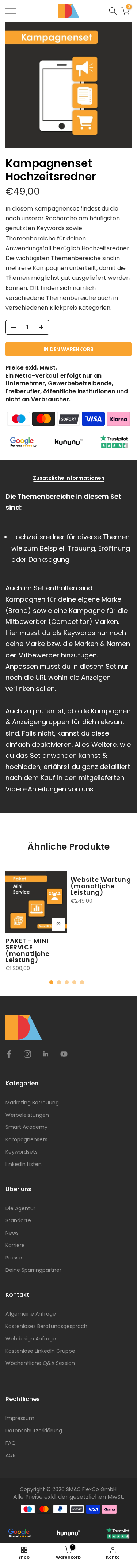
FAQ (10, 1443)
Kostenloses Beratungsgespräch (46, 1326)
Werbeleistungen (27, 1115)
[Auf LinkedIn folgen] (45, 1054)
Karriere (15, 1245)
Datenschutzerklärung (33, 1430)
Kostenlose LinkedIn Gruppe (40, 1351)
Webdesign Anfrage (30, 1338)
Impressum (19, 1418)
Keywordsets (21, 1151)
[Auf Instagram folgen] (27, 1054)
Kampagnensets (26, 1139)
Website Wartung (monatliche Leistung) (101, 886)
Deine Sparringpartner (33, 1270)
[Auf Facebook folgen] (9, 1054)
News (12, 1232)
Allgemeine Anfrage (30, 1313)
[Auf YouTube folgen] (64, 1054)
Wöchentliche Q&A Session (40, 1363)
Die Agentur (20, 1208)
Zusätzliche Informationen (68, 478)
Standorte (18, 1220)
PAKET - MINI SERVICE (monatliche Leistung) (27, 950)
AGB (10, 1455)
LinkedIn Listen (23, 1164)
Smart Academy (26, 1127)
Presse (13, 1257)
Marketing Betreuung (32, 1102)
